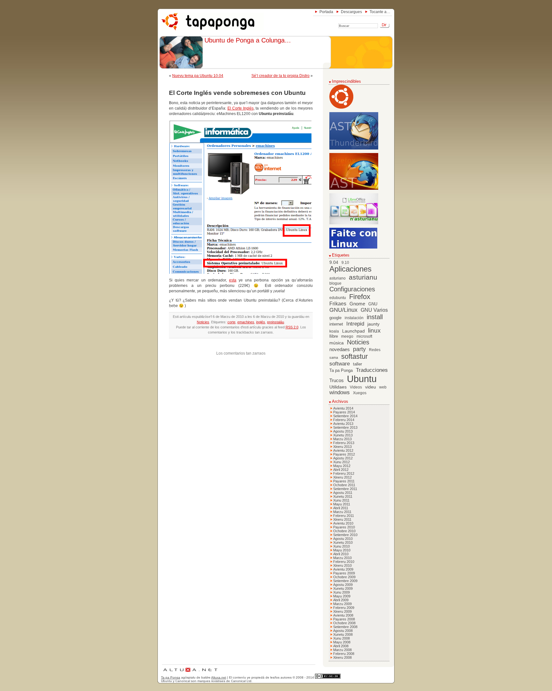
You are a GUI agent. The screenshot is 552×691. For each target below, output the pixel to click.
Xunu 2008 (341, 638)
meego (347, 336)
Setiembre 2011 (345, 489)
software (339, 364)
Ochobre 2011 (344, 485)
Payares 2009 (344, 573)
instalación (354, 318)
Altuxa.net (218, 677)
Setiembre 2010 (345, 535)
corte (231, 322)
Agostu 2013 (343, 431)
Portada (326, 12)
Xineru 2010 (342, 565)
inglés (260, 322)
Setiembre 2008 (345, 627)
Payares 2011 (344, 481)
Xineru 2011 (342, 519)
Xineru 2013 (342, 447)
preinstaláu (275, 322)
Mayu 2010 (341, 550)
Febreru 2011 (343, 516)
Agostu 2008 (343, 631)
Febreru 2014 (343, 420)
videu (370, 387)
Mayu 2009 (341, 596)
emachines (245, 322)
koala (334, 331)
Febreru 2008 (343, 654)
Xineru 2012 (342, 477)
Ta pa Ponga (341, 370)
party (359, 349)
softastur (354, 356)
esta (232, 280)
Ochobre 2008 (344, 623)
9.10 (345, 262)
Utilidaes (338, 386)
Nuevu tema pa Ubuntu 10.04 (197, 75)
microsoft (364, 336)
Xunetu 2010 (343, 542)
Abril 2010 (341, 554)
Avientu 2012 (343, 450)
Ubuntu (362, 378)
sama (333, 357)
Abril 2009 (341, 600)
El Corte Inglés (240, 108)
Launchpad (353, 331)
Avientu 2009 (343, 569)
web (383, 387)
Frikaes (337, 303)
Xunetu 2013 (343, 435)
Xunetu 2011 (342, 496)
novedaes (339, 349)
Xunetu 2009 (343, 588)
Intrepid (355, 324)
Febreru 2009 (343, 608)
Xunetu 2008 (343, 634)
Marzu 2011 (342, 512)
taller (357, 364)
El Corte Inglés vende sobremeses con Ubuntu (237, 92)
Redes (374, 350)
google (335, 318)
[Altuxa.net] (190, 672)
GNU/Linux (343, 310)
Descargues (351, 12)
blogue (335, 283)
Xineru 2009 (342, 611)
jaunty (373, 323)
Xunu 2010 (341, 546)
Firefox (359, 297)
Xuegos (359, 393)
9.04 (333, 262)
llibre (333, 336)
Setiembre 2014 (345, 416)
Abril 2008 (341, 646)
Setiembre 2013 (345, 427)
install (375, 316)
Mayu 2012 (341, 466)
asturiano (337, 278)
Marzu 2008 (342, 650)
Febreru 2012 (343, 473)
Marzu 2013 (342, 439)
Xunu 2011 (341, 500)
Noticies (203, 322)
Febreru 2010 (343, 562)
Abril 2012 (341, 470)
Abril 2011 (340, 508)
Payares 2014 (344, 412)
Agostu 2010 (343, 539)
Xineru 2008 (342, 657)
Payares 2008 (344, 619)
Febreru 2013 (343, 443)
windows (339, 392)
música (336, 343)
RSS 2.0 (292, 327)
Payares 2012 (344, 454)
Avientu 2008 (343, 615)
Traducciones (372, 370)
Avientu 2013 (343, 424)
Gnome (357, 303)
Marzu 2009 (342, 604)
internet (336, 324)
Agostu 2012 (343, 458)
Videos (356, 387)
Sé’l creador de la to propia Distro (280, 75)
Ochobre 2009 (344, 577)
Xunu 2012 (341, 462)
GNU (372, 304)
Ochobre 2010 (344, 531)
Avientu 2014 (343, 408)
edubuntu (337, 298)
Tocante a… (380, 12)
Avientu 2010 (343, 523)
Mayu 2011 (341, 504)
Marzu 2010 (342, 558)
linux (374, 330)
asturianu (363, 277)
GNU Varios (374, 310)
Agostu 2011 (342, 493)
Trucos (336, 380)
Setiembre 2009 (345, 581)
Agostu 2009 (343, 585)
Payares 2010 (344, 527)
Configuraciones (352, 289)
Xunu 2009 (341, 592)
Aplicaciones (350, 269)
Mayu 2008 (341, 642)
